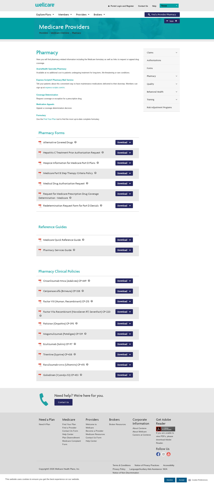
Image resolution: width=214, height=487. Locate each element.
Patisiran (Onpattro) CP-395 (59, 323)
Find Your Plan (50, 119)
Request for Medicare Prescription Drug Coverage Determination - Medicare (69, 196)
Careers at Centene (142, 435)
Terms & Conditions (122, 465)
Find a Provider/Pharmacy (164, 14)
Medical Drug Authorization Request (64, 183)
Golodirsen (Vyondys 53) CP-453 (61, 375)
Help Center (67, 434)
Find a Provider (69, 428)
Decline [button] (170, 480)
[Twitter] (163, 454)
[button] (198, 480)
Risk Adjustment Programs (159, 107)
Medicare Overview (60, 32)
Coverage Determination (47, 95)
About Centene (139, 428)
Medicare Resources (95, 434)
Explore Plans (43, 14)
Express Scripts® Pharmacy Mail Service (54, 80)
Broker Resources (117, 424)
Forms (150, 68)
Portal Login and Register (122, 6)
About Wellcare (140, 431)
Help (154, 6)
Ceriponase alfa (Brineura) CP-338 (62, 291)
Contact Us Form (70, 431)
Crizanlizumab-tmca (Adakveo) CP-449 (65, 280)
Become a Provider (94, 431)
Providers (81, 14)
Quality (150, 84)
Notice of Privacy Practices (147, 465)
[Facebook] (158, 454)
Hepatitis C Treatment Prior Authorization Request (72, 152)
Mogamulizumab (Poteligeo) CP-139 (63, 334)
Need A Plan (44, 424)
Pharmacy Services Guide (57, 250)
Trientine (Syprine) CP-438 (58, 354)
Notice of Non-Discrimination (126, 473)
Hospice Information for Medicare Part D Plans (69, 163)
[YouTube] (169, 454)
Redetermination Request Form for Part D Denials (71, 205)
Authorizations (154, 60)
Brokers (98, 14)
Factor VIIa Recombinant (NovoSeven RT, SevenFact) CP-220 (76, 311)
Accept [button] (181, 480)
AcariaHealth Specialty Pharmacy (51, 69)
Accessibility (168, 465)
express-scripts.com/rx (55, 87)
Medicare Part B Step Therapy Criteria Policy (68, 173)
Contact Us (143, 6)
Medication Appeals (45, 104)
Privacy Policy (119, 469)
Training (150, 99)
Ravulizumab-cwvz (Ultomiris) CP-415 (64, 364)
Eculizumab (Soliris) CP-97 (58, 344)
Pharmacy (76, 32)
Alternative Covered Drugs (58, 142)
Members (63, 14)
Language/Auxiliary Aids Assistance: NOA (148, 469)
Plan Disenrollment (71, 437)
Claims (150, 52)
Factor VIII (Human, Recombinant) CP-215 (66, 301)
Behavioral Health (155, 91)
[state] (45, 4)
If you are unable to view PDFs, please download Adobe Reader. (165, 438)
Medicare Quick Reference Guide (62, 240)
